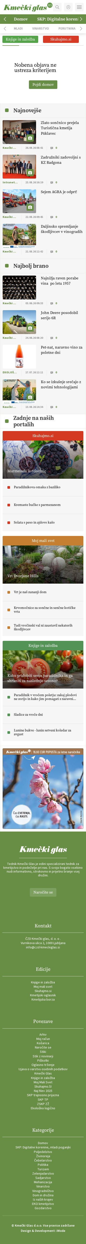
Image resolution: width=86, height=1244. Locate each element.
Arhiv (43, 1034)
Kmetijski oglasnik (43, 995)
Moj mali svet (43, 986)
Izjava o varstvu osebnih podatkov (43, 1069)
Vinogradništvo (43, 1191)
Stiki (43, 1051)
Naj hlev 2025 (43, 1091)
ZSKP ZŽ (43, 1104)
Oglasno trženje (43, 1065)
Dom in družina (43, 1195)
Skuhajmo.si (43, 991)
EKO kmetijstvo (43, 1204)
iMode (60, 1231)
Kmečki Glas (43, 1073)
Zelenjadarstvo (43, 1173)
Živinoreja (43, 1156)
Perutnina (67, 28)
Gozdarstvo (43, 1208)
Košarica (43, 1043)
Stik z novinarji (43, 1056)
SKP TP (43, 1099)
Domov (21, 19)
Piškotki (43, 1060)
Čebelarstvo (43, 1160)
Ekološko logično (43, 1108)
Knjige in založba (43, 982)
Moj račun (43, 1039)
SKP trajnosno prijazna (43, 1095)
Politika (43, 1164)
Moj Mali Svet (43, 1082)
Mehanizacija (43, 1182)
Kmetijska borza (43, 999)
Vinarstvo (40, 28)
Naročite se (43, 892)
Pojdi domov (43, 84)
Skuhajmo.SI (43, 1086)
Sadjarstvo (43, 1178)
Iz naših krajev (43, 1199)
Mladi (18, 28)
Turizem (43, 1169)
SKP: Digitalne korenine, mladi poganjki (43, 1147)
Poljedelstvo (43, 1152)
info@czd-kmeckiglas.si (43, 947)
